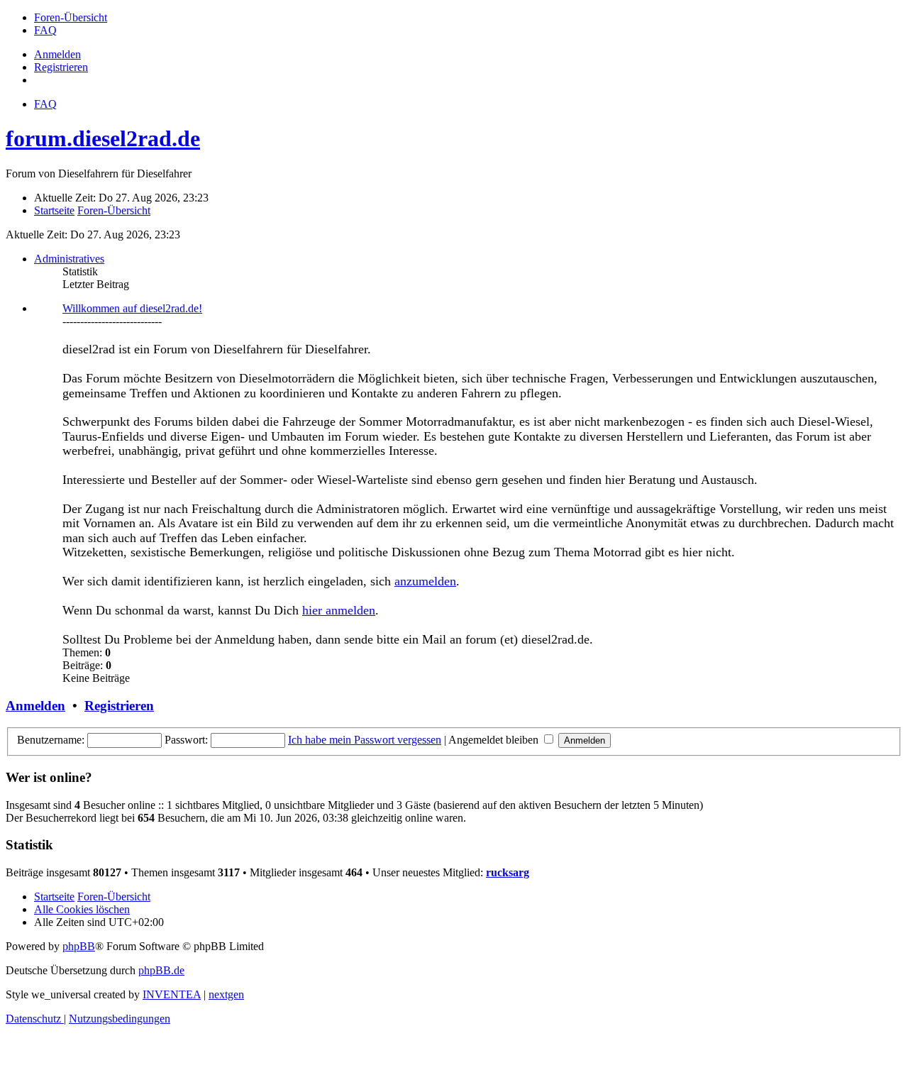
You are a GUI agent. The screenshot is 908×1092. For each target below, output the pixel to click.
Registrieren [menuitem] (61, 67)
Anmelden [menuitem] (57, 54)
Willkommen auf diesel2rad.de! (132, 308)
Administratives (69, 259)
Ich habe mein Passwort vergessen (364, 740)
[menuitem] (70, 17)
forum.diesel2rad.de (103, 138)
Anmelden (35, 705)
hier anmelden (338, 610)
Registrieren (119, 705)
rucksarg (507, 872)
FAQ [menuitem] (45, 104)
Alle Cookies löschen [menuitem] (82, 909)
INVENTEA (172, 994)
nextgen (226, 994)
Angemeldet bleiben (494, 740)
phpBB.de (161, 970)
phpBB (78, 946)
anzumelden (425, 581)
